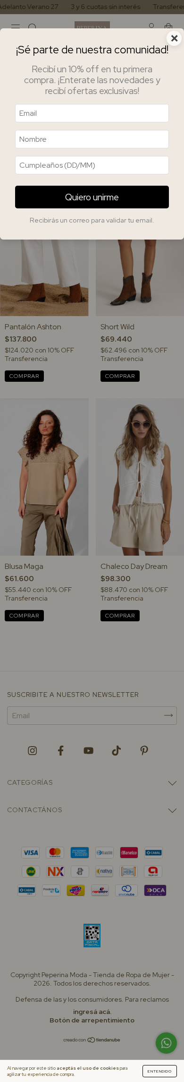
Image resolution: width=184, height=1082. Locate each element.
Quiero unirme (92, 197)
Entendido (160, 1071)
